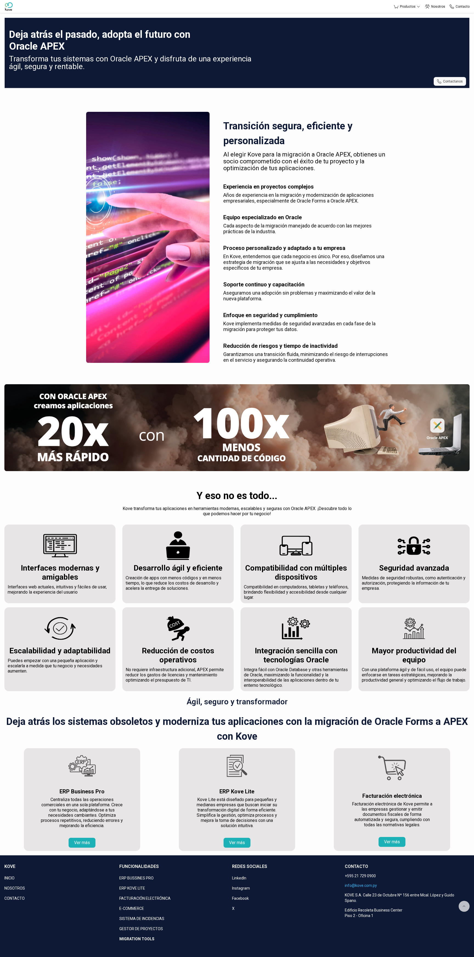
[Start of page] (464, 906)
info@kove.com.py (361, 885)
